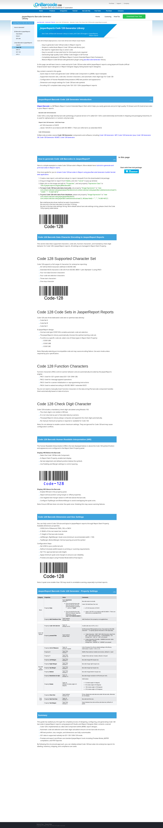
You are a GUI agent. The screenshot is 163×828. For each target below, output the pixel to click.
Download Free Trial (134, 16)
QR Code (18, 38)
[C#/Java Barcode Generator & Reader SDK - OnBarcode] (53, 8)
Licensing (108, 17)
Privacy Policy (48, 824)
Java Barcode (40, 22)
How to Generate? (19, 27)
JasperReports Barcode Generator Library (36, 18)
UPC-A (17, 54)
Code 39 (18, 45)
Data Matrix (19, 34)
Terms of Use (40, 824)
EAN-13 (18, 49)
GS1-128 (18, 52)
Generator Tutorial (50, 22)
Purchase (111, 3)
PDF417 (18, 36)
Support (119, 3)
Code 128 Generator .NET (108, 135)
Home (41, 11)
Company (126, 3)
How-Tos (117, 17)
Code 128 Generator (67, 137)
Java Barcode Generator (92, 60)
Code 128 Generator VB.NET (50, 137)
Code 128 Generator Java (127, 135)
